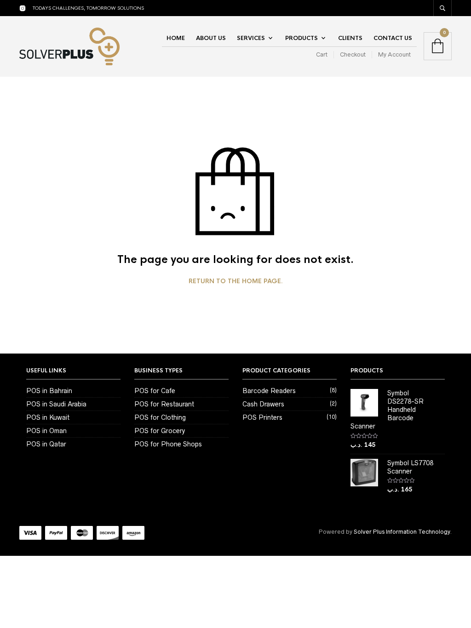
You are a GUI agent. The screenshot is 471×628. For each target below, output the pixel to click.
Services (251, 38)
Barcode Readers (269, 390)
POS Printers (262, 417)
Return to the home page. (236, 281)
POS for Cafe (154, 390)
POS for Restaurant (164, 404)
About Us (211, 38)
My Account (394, 54)
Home (176, 38)
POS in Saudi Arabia (56, 404)
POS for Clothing (160, 417)
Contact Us (392, 38)
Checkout (353, 54)
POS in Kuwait (47, 417)
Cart (321, 54)
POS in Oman (46, 430)
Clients (350, 38)
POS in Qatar (46, 444)
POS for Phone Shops (168, 444)
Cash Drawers (263, 404)
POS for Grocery (159, 430)
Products (301, 38)
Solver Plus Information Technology (402, 531)
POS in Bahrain (49, 390)
